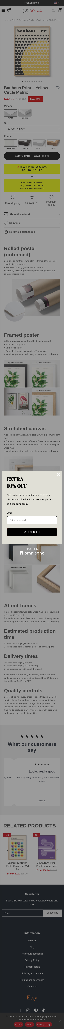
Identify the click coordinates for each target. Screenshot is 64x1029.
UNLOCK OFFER (32, 532)
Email (10, 512)
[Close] (58, 474)
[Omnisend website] (32, 551)
